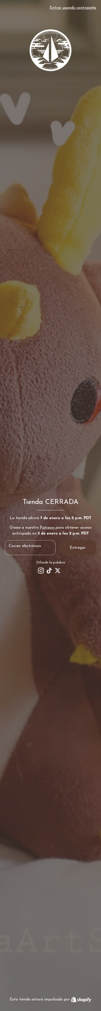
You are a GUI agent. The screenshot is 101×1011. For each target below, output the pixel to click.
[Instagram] (41, 570)
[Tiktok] (49, 570)
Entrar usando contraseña (73, 8)
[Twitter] (58, 570)
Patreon (47, 528)
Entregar (78, 548)
